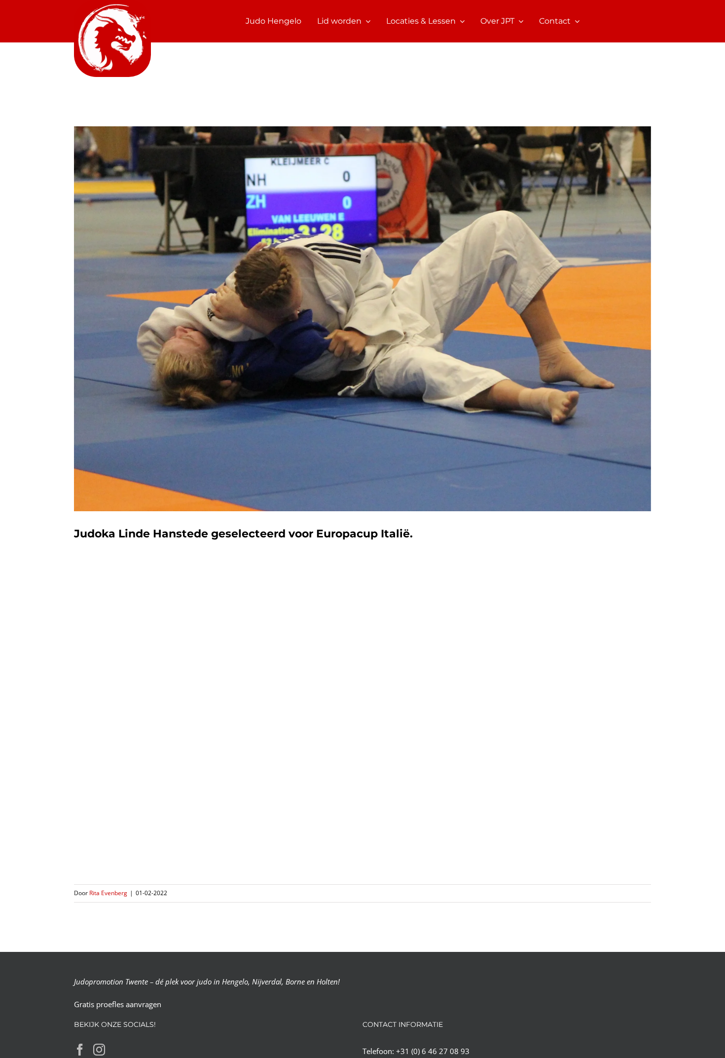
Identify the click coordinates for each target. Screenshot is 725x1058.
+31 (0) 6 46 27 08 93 (433, 1051)
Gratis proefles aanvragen (117, 1004)
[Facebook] (80, 1050)
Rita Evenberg (108, 893)
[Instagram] (99, 1050)
